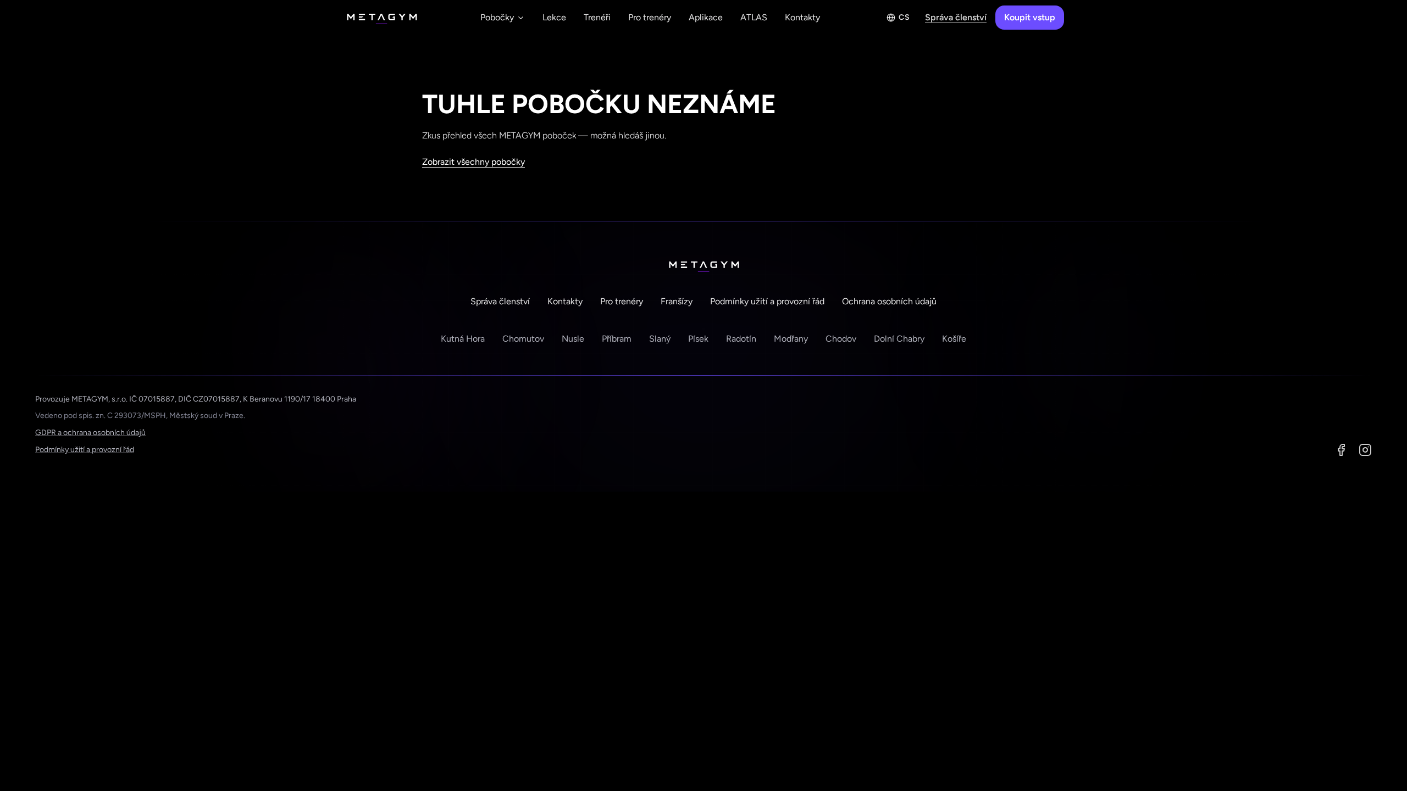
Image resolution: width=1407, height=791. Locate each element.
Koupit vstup (1029, 17)
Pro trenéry (649, 17)
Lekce (554, 17)
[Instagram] (1365, 449)
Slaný (660, 338)
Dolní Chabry (899, 338)
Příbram (617, 338)
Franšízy (677, 301)
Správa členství (956, 17)
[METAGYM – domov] (381, 17)
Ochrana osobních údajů (889, 301)
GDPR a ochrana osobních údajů (90, 432)
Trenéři (597, 17)
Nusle (573, 338)
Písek (698, 338)
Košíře (954, 338)
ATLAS (753, 17)
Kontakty (802, 17)
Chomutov (523, 338)
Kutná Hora (463, 338)
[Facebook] (1341, 449)
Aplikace (706, 17)
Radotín (741, 338)
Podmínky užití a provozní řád (767, 301)
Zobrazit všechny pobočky (473, 162)
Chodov (841, 338)
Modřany (791, 338)
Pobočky (497, 17)
